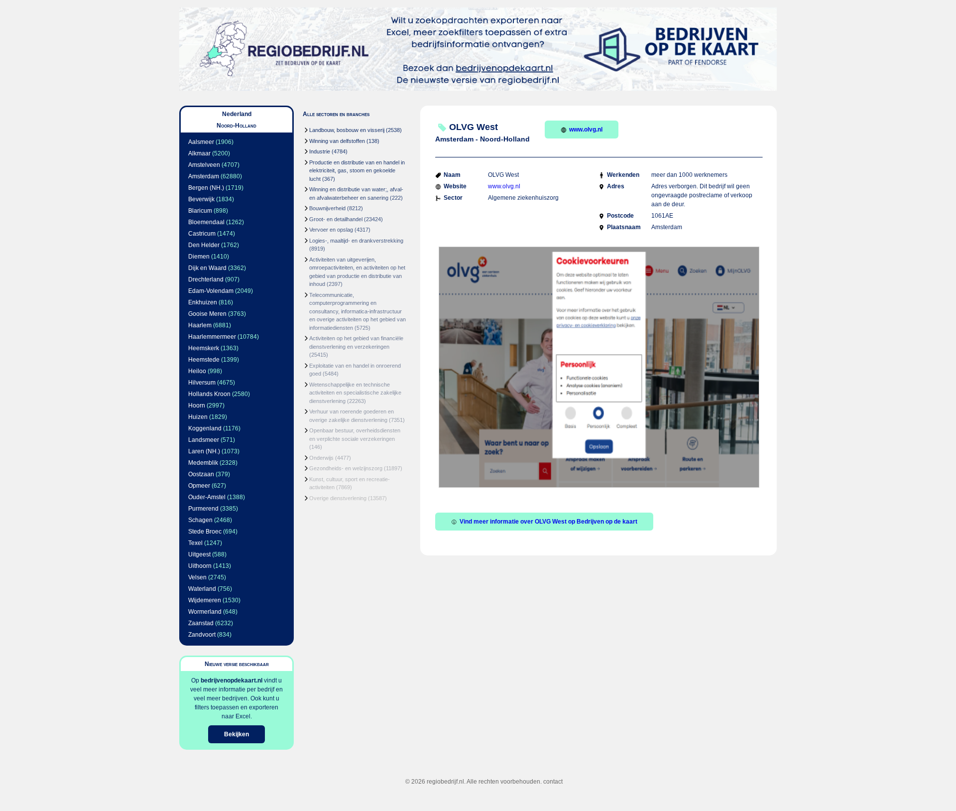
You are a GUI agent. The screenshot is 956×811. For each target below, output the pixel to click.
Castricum (202, 233)
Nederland (236, 114)
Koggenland (205, 428)
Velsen (197, 577)
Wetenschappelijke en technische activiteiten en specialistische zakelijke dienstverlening (355, 393)
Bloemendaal (206, 222)
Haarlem (200, 325)
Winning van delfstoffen (337, 141)
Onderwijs (321, 458)
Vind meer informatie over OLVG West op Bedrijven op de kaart (548, 521)
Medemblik (203, 462)
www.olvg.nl (585, 129)
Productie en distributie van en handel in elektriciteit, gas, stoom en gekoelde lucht (357, 170)
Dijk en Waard (207, 268)
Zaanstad (201, 623)
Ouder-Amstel (207, 497)
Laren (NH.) (204, 451)
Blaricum (200, 210)
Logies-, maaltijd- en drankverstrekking (356, 241)
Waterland (202, 588)
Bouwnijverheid (327, 208)
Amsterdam (203, 176)
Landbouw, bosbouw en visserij (346, 130)
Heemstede (204, 359)
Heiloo (197, 371)
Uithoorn (200, 565)
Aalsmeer (201, 141)
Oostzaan (201, 474)
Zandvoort (202, 634)
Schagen (200, 520)
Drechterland (206, 279)
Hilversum (202, 382)
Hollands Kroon (209, 394)
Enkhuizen (202, 302)
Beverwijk (201, 199)
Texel (195, 543)
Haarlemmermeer (212, 336)
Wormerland (205, 611)
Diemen (199, 256)
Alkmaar (199, 153)
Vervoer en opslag (331, 230)
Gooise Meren (207, 313)
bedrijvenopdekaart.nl (231, 680)
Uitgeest (199, 554)
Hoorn (196, 405)
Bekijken (236, 734)
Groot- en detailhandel (335, 219)
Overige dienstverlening (337, 498)
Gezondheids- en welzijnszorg (345, 468)
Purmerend (203, 508)
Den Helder (204, 245)
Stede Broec (205, 531)
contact (553, 781)
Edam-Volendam (211, 290)
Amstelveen (204, 164)
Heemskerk (203, 348)
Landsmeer (203, 439)
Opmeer (199, 485)
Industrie (319, 151)
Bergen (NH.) (206, 187)
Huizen (198, 416)
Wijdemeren (204, 600)
